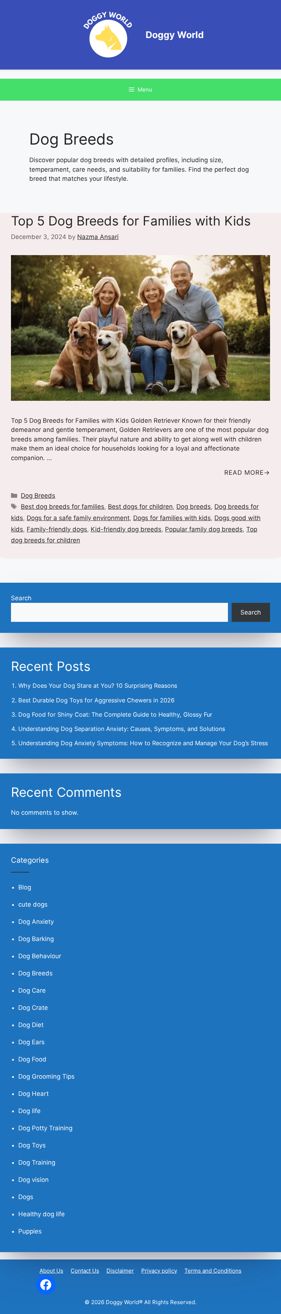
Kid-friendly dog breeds (126, 529)
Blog (24, 887)
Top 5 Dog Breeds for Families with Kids (131, 220)
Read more (244, 472)
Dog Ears (31, 1042)
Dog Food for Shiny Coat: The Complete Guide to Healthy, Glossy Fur (115, 714)
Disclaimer (120, 1270)
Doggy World (175, 34)
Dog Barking (36, 938)
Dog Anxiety (36, 921)
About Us (51, 1270)
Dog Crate (33, 1007)
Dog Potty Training (45, 1128)
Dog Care (32, 990)
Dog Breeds (38, 495)
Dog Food (32, 1059)
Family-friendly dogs (57, 529)
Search (21, 598)
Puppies (30, 1231)
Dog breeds (193, 506)
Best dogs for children (140, 506)
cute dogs (33, 904)
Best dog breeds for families (62, 506)
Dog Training (36, 1162)
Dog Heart (33, 1093)
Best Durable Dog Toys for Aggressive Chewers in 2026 (96, 700)
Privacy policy (159, 1270)
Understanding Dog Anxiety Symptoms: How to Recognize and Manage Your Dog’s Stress (143, 743)
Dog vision (33, 1179)
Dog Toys (32, 1145)
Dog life (29, 1111)
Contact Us (85, 1270)
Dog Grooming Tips (46, 1076)
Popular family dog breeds (204, 529)
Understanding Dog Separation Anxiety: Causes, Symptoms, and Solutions (121, 728)
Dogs (25, 1197)
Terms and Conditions (212, 1270)
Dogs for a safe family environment (78, 518)
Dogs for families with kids (172, 518)
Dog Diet (31, 1025)
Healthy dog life (41, 1214)
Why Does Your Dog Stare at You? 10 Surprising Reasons (97, 685)
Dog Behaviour (39, 956)
